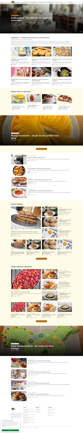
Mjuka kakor (53, 2)
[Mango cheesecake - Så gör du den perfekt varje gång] (41, 130)
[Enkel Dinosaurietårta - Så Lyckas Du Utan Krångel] (41, 341)
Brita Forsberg (13, 25)
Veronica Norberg (13, 140)
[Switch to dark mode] (71, 2)
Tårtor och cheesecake (46, 2)
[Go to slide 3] (81, 31)
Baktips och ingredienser (34, 2)
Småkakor (40, 2)
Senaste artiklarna (27, 2)
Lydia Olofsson (38, 412)
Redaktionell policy (31, 427)
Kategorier (50, 407)
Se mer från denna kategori (41, 258)
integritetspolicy (4, 426)
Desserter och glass (58, 2)
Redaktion (37, 407)
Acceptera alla (10, 430)
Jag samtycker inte (10, 428)
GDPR (26, 427)
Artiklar (24, 407)
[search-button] (68, 2)
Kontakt (24, 427)
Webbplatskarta (36, 427)
